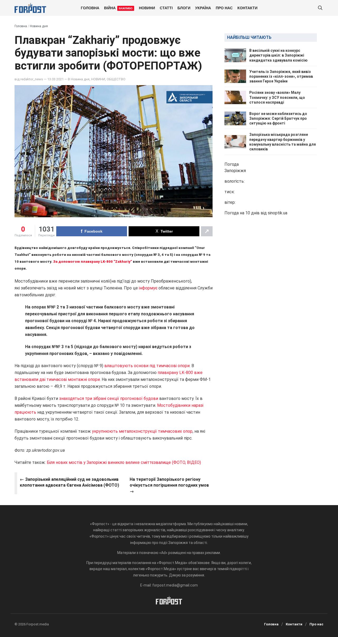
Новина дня (39, 26)
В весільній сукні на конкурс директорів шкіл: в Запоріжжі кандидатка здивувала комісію (278, 55)
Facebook (93, 231)
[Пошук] (320, 8)
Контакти (247, 7)
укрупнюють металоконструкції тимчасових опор (142, 431)
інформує (148, 287)
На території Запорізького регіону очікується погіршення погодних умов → (169, 485)
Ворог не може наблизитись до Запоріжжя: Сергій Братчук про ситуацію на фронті (278, 118)
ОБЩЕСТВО (116, 79)
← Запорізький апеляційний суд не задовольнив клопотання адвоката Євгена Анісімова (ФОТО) (69, 482)
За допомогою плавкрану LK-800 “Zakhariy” (92, 262)
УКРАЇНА (203, 7)
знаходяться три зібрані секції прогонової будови (108, 398)
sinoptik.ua (277, 212)
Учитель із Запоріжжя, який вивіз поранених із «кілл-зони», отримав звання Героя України (281, 76)
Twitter (167, 231)
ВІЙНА (118, 7)
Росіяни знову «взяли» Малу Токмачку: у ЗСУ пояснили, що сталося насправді (277, 97)
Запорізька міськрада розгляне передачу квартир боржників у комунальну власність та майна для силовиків (282, 141)
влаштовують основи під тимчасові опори (147, 365)
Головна (90, 7)
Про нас (224, 7)
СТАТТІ (166, 7)
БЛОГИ (183, 7)
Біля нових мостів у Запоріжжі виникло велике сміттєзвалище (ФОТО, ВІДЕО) (124, 462)
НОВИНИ (147, 7)
